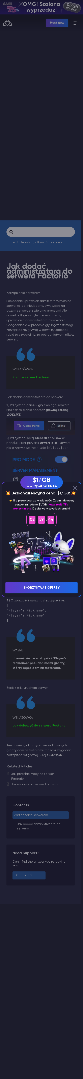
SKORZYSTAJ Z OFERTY (41, 587)
